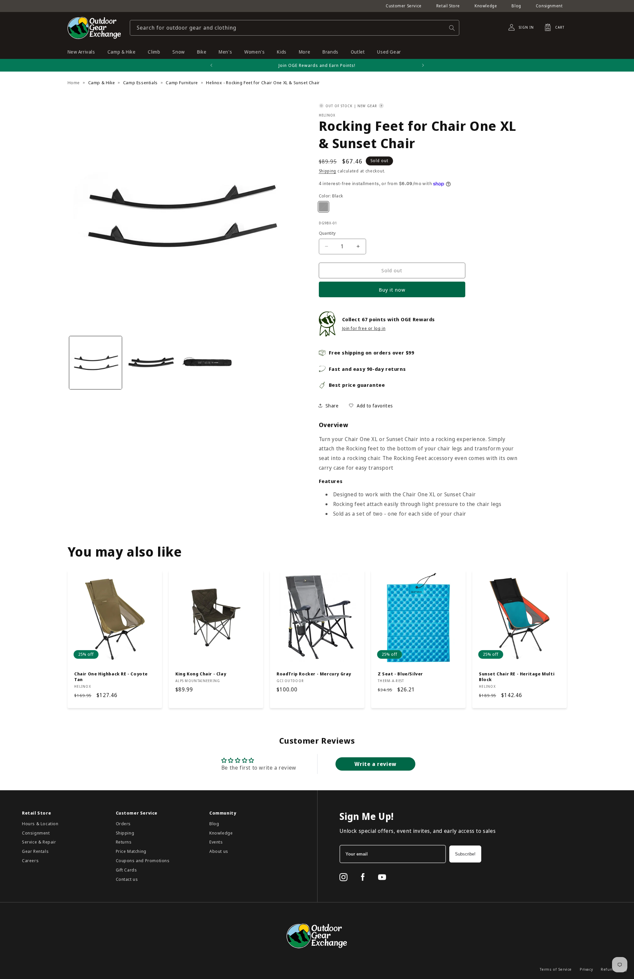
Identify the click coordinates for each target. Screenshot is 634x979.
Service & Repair (39, 842)
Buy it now (392, 289)
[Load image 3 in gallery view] (207, 362)
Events (216, 842)
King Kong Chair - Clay (200, 674)
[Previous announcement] (211, 65)
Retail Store (448, 6)
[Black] (323, 206)
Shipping (327, 171)
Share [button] (332, 405)
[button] (552, 27)
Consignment (549, 6)
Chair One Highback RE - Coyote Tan (111, 676)
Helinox (327, 115)
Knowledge (486, 6)
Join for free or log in (364, 328)
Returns (124, 842)
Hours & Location (40, 824)
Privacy (586, 969)
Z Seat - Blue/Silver (400, 674)
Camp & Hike (101, 83)
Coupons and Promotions (143, 860)
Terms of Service (556, 969)
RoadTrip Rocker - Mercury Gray (314, 674)
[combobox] (294, 27)
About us (218, 851)
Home (74, 83)
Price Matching (131, 851)
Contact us (127, 879)
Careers (30, 860)
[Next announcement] (423, 65)
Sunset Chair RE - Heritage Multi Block (516, 676)
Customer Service (404, 6)
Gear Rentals (35, 851)
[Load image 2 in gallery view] (151, 362)
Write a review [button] (375, 764)
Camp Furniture (182, 83)
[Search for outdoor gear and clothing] (452, 28)
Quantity (327, 233)
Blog (516, 6)
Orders (123, 824)
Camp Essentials (140, 83)
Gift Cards (126, 870)
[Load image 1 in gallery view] (95, 362)
